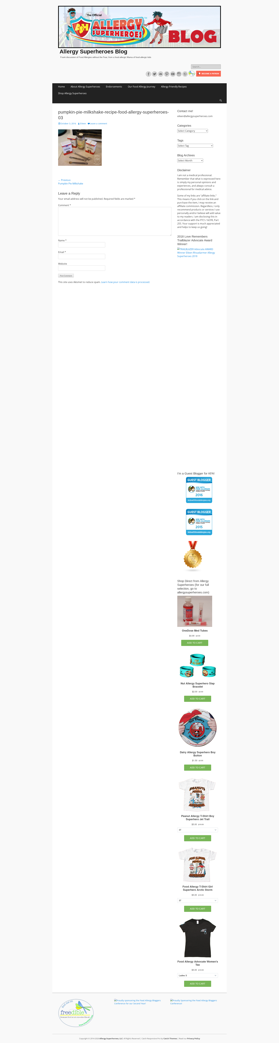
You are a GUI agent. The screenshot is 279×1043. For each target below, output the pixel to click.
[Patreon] (208, 75)
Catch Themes (170, 1038)
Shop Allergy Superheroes (72, 93)
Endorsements (114, 86)
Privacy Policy (193, 1038)
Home (61, 86)
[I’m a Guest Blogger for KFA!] (199, 490)
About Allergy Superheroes (85, 86)
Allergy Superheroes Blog (93, 51)
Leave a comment (98, 123)
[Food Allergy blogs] (193, 571)
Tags (180, 140)
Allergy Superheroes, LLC (111, 1038)
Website (62, 263)
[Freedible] (192, 75)
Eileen (83, 123)
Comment (64, 205)
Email (62, 252)
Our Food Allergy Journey (141, 86)
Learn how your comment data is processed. (125, 282)
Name (62, 240)
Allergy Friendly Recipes (174, 86)
